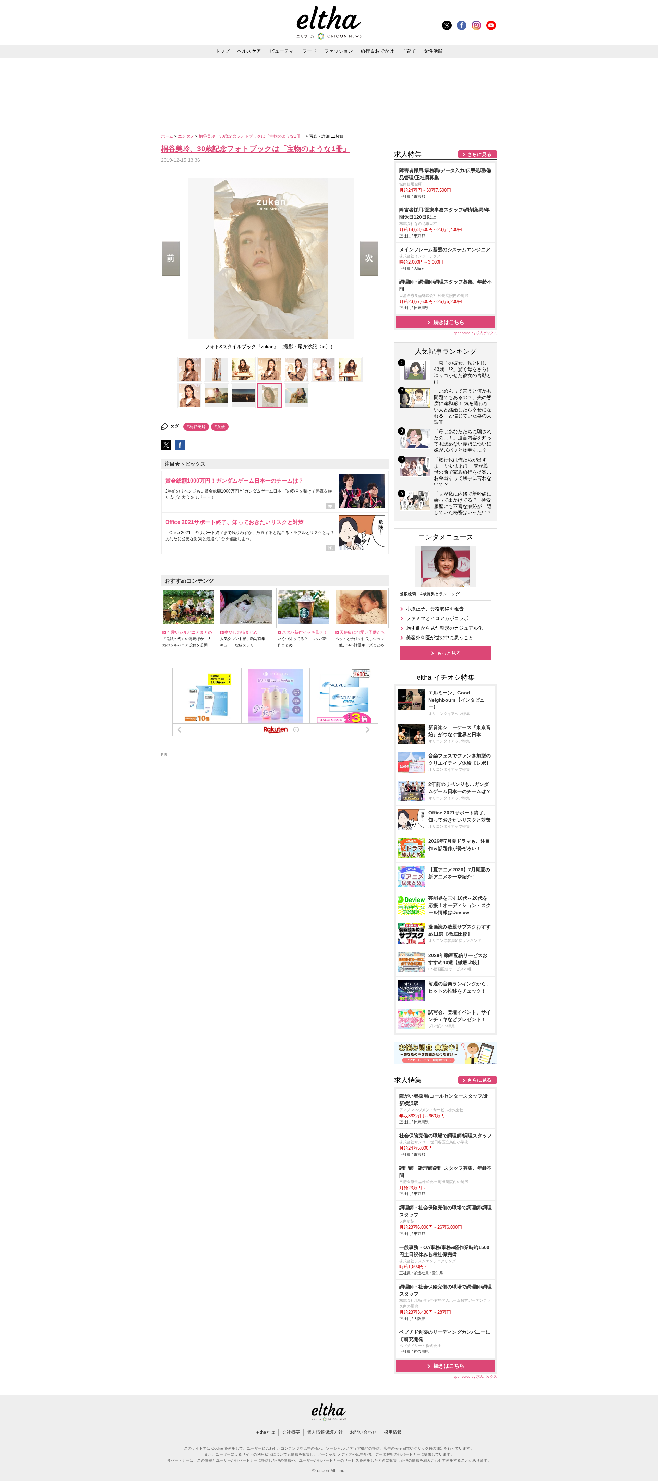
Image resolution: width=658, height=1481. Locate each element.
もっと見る (449, 653)
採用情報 (393, 1432)
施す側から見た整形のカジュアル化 (444, 628)
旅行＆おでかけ (377, 51)
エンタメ (186, 136)
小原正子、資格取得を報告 (435, 608)
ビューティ (282, 51)
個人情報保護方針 (325, 1432)
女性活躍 (433, 51)
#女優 (220, 426)
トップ (222, 51)
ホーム (167, 136)
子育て (409, 51)
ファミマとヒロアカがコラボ (437, 618)
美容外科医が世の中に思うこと (439, 637)
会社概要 (291, 1432)
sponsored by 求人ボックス (475, 333)
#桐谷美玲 (196, 426)
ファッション (338, 51)
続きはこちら (449, 322)
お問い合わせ (363, 1432)
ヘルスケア (249, 51)
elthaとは (265, 1432)
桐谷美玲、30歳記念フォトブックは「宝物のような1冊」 (252, 136)
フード (309, 51)
